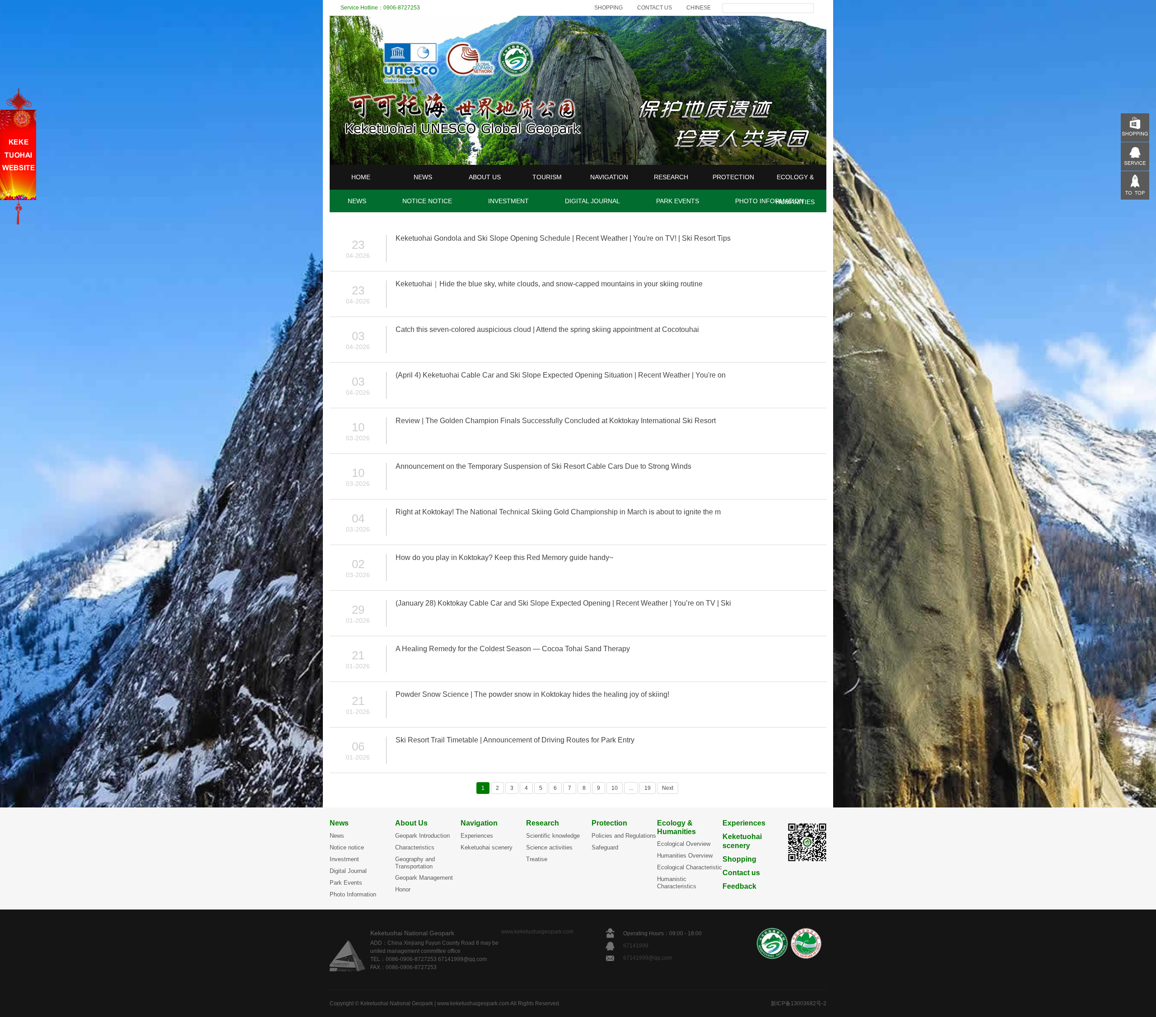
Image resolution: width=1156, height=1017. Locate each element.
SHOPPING (608, 8)
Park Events (346, 882)
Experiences (477, 835)
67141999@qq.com (647, 958)
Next (667, 788)
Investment (344, 859)
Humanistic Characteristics (676, 883)
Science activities (549, 847)
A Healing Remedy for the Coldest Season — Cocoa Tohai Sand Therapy (513, 649)
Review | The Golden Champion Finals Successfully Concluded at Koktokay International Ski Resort (556, 421)
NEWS (423, 177)
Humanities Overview (685, 855)
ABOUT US (485, 177)
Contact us (741, 873)
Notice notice (347, 847)
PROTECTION (733, 177)
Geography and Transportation (415, 863)
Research (542, 823)
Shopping (739, 859)
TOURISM (547, 177)
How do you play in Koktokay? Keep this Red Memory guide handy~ (504, 557)
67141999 (636, 945)
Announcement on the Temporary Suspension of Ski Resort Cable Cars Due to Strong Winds (543, 466)
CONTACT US (654, 8)
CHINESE (698, 8)
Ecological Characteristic (689, 867)
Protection (609, 823)
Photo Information (353, 894)
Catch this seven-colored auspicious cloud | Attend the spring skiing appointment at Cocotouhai (547, 329)
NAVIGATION (609, 177)
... (631, 788)
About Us (411, 823)
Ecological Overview (683, 843)
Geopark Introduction (422, 835)
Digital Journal (348, 871)
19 (647, 788)
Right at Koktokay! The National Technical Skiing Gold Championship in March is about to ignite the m (558, 512)
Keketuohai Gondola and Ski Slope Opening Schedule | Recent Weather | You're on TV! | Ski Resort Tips (563, 238)
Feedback (739, 886)
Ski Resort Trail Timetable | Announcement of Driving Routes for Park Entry (515, 740)
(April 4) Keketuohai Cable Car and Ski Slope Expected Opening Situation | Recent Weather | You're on (561, 375)
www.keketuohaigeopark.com (537, 931)
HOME (360, 177)
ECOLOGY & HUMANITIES (795, 189)
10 (614, 788)
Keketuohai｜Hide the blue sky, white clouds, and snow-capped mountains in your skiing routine (549, 284)
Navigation (479, 823)
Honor (402, 889)
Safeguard (605, 847)
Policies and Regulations (624, 835)
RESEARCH (671, 177)
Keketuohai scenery (487, 847)
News (339, 823)
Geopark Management (424, 877)
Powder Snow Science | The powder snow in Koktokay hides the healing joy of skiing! (532, 694)
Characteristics (414, 847)
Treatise (536, 859)
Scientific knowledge (553, 835)
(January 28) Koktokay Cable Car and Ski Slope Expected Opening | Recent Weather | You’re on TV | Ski (563, 603)
